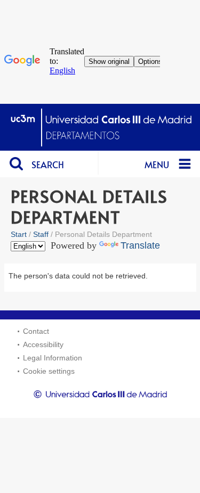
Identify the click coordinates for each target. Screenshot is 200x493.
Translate (140, 245)
